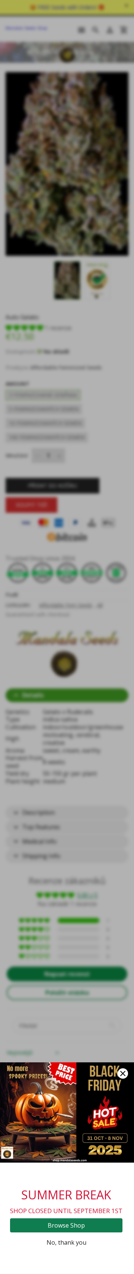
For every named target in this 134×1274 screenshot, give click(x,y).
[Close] (123, 1073)
